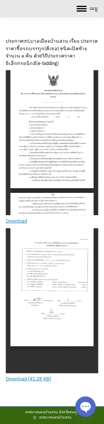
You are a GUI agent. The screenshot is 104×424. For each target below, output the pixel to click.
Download (16, 221)
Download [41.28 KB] (28, 379)
